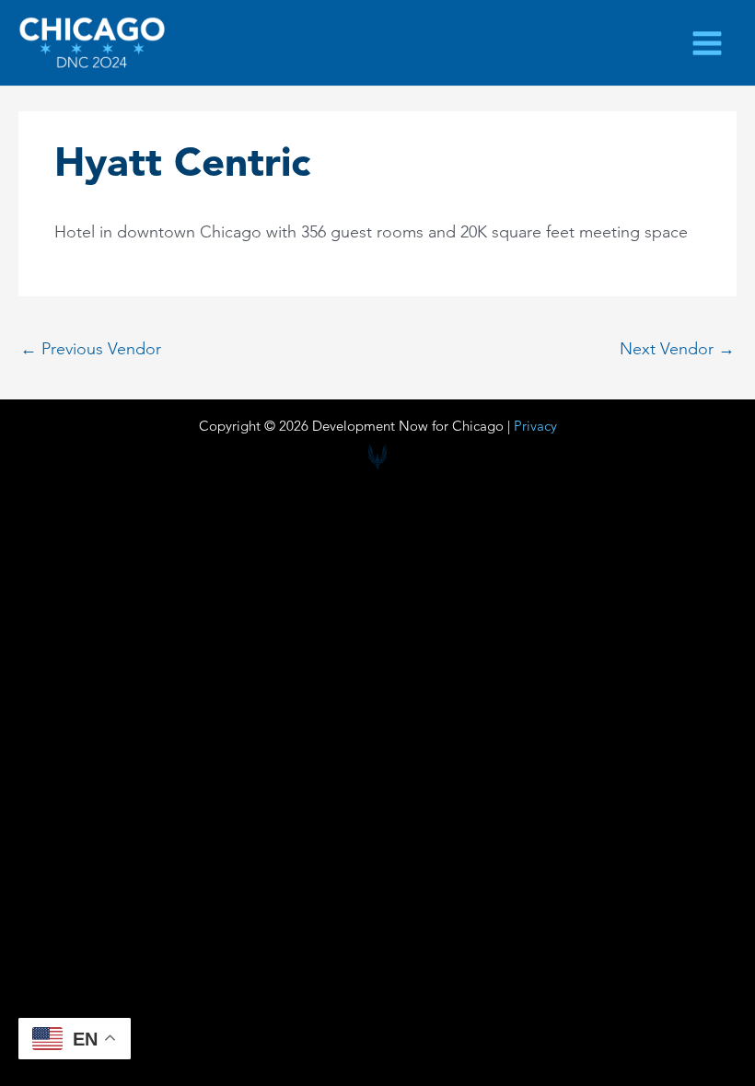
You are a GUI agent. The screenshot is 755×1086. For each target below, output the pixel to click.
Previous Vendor (90, 350)
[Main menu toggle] (708, 43)
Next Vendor (677, 350)
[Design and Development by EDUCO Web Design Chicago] (377, 457)
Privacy (535, 425)
